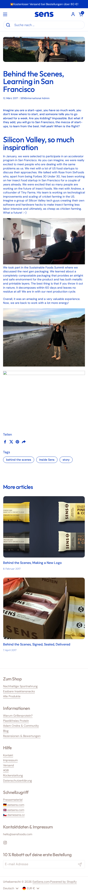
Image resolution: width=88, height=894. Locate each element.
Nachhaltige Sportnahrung (20, 686)
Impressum (10, 760)
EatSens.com (41, 882)
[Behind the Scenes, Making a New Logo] (44, 527)
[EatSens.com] (44, 14)
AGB (6, 770)
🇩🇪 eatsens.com (13, 805)
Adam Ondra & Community (21, 725)
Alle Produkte (11, 696)
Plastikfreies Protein (16, 721)
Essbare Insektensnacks (19, 691)
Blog (6, 731)
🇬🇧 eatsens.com (13, 810)
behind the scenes (18, 459)
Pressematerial (13, 799)
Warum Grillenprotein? (18, 715)
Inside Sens (46, 459)
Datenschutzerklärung (17, 780)
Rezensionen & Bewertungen (22, 736)
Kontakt (8, 755)
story (66, 459)
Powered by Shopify (63, 882)
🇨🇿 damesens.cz (14, 815)
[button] (81, 14)
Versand (8, 765)
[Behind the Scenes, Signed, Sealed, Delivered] (44, 608)
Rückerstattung (13, 775)
